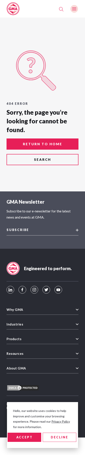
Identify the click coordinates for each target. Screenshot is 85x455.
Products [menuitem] (14, 339)
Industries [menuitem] (15, 324)
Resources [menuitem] (15, 353)
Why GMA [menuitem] (15, 310)
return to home (42, 144)
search (42, 159)
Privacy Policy (60, 421)
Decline (59, 437)
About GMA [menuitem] (16, 368)
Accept (24, 437)
